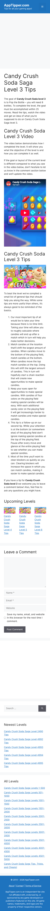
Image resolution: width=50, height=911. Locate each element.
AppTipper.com (16, 5)
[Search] (42, 708)
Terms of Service (33, 885)
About (11, 885)
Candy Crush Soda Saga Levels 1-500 (24, 788)
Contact (19, 885)
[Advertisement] (25, 40)
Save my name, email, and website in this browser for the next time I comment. (26, 617)
